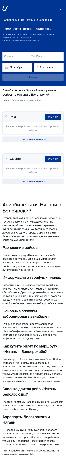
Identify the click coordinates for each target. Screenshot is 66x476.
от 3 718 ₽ (53, 116)
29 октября (16, 67)
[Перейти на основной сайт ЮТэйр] (5, 9)
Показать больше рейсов (33, 139)
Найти (33, 77)
